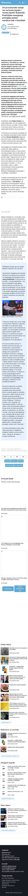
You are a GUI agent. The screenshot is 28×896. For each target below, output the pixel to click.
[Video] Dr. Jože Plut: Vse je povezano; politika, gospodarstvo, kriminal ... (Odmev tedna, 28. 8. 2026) (17, 809)
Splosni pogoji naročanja (9, 882)
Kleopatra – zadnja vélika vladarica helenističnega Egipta (16, 668)
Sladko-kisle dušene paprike (17, 685)
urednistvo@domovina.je (9, 866)
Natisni (7, 461)
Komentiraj (8, 588)
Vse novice (9, 465)
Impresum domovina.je (8, 885)
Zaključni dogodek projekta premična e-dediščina (15, 779)
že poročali (20, 86)
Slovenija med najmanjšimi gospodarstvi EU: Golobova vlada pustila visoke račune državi (13, 509)
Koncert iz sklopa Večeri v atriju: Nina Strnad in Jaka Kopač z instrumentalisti (17, 773)
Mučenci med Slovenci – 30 (15, 791)
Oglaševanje (5, 884)
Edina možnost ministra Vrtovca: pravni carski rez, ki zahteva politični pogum (17, 677)
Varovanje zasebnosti (8, 878)
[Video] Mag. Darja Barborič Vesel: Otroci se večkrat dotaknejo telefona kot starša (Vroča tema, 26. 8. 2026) (16, 816)
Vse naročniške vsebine (9, 756)
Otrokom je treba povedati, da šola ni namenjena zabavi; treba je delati (18, 658)
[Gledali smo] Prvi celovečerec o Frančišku (18, 648)
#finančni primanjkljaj (20, 450)
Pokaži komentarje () (20, 588)
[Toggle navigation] (20, 2)
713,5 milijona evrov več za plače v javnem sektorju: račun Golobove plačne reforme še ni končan (18, 705)
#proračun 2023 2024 (7, 450)
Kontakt (4, 887)
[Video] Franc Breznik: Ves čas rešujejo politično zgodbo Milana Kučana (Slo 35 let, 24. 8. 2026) (17, 823)
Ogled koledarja (7, 798)
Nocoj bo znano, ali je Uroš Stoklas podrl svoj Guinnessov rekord (18, 714)
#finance (3, 449)
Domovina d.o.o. (6, 852)
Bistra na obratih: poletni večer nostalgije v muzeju (17, 767)
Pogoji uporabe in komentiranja (10, 880)
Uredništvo (11, 24)
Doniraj (21, 461)
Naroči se (14, 461)
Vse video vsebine (7, 830)
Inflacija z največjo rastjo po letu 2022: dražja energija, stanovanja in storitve (14, 578)
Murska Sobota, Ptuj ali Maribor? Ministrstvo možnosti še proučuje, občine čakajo (18, 695)
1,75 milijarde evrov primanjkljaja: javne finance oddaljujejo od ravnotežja (12, 544)
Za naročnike (18, 465)
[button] (26, 2)
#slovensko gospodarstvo (14, 449)
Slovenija (6, 32)
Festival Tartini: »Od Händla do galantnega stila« (17, 785)
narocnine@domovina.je (9, 868)
